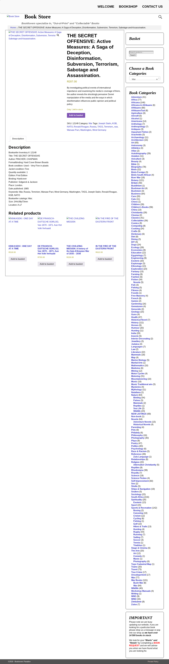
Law (133, 349)
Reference (136, 454)
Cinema (135, 215)
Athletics (135, 148)
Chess (134, 202)
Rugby (136, 532)
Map (133, 357)
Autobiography (138, 153)
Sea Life (137, 408)
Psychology (137, 449)
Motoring (135, 376)
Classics (135, 218)
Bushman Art (137, 188)
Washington (85, 130)
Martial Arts (136, 363)
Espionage (136, 263)
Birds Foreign (138, 172)
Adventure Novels (142, 422)
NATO (70, 127)
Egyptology (137, 255)
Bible (133, 164)
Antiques (135, 129)
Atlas (133, 151)
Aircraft (135, 116)
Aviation (135, 156)
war (116, 127)
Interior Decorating (140, 339)
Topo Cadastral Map (141, 564)
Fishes (136, 400)
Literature (136, 352)
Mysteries (136, 387)
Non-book (136, 416)
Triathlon (137, 545)
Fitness (135, 290)
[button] (58, 35)
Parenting (136, 427)
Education (136, 253)
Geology (135, 312)
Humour (135, 328)
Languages (137, 347)
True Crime (136, 572)
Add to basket (76, 115)
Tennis (136, 543)
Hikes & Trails (140, 526)
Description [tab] (18, 139)
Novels (136, 282)
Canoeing (138, 513)
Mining (134, 371)
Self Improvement (140, 481)
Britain (134, 183)
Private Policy (153, 662)
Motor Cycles (137, 373)
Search (133, 55)
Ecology (135, 247)
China (134, 210)
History (135, 322)
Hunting (135, 330)
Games (134, 301)
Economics (137, 250)
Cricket (136, 516)
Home (13, 27)
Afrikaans (136, 108)
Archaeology (137, 137)
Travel (134, 569)
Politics (135, 446)
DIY (133, 242)
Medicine (135, 368)
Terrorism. (108, 127)
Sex (133, 483)
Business (136, 194)
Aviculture (136, 159)
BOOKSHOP (128, 6)
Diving (134, 239)
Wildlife (137, 411)
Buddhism (136, 186)
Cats (133, 199)
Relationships (138, 459)
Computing (136, 226)
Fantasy (135, 271)
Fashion (135, 277)
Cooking (135, 228)
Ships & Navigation (141, 489)
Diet (133, 237)
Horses (135, 325)
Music (134, 381)
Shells (134, 486)
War (90, 123)
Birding (137, 398)
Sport (134, 505)
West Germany (99, 130)
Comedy (137, 556)
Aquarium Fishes (139, 132)
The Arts (135, 551)
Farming (135, 274)
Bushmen (136, 191)
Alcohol (135, 118)
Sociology (136, 494)
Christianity (137, 212)
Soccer (136, 540)
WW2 (133, 599)
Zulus (134, 604)
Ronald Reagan (81, 127)
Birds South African (141, 175)
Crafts (134, 231)
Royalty (135, 473)
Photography (137, 438)
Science (135, 475)
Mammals (136, 355)
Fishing (135, 287)
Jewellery (136, 341)
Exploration (137, 269)
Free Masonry (138, 296)
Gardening (136, 304)
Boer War (135, 177)
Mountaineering (139, 379)
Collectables (137, 220)
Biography (136, 167)
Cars (133, 196)
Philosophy (137, 435)
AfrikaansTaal (138, 110)
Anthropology (138, 126)
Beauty (134, 161)
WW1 (133, 596)
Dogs (134, 245)
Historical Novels (141, 424)
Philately (135, 433)
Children (135, 204)
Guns (134, 314)
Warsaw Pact (73, 130)
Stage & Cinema (139, 548)
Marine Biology (138, 360)
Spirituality (136, 500)
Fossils (135, 293)
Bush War (138, 583)
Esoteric (135, 261)
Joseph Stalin (104, 123)
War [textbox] (144, 79)
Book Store (37, 17)
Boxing (137, 510)
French (134, 298)
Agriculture (136, 113)
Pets (133, 430)
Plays (134, 441)
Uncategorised (138, 575)
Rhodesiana (137, 470)
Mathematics (137, 365)
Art (132, 143)
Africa (134, 100)
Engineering (137, 258)
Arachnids (136, 134)
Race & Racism (139, 451)
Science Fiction (139, 478)
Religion (135, 462)
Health (134, 317)
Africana (135, 102)
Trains (134, 567)
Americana (136, 121)
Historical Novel (139, 320)
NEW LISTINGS (139, 414)
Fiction (134, 279)
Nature (134, 395)
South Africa (137, 497)
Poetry (134, 443)
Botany (135, 180)
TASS (100, 127)
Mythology (136, 389)
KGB (114, 123)
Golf (135, 524)
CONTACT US (152, 6)
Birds (134, 169)
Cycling (137, 518)
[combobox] (144, 78)
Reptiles (137, 406)
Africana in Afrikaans (141, 105)
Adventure (136, 97)
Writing (134, 594)
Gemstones (137, 306)
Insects (135, 336)
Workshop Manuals (141, 591)
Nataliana (136, 392)
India (133, 333)
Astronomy (136, 145)
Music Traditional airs (141, 384)
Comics (135, 223)
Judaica (135, 344)
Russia (93, 127)
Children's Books (140, 207)
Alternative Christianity (144, 465)
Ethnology (136, 266)
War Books (136, 580)
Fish (133, 285)
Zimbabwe (136, 602)
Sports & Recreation (141, 508)
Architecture (137, 140)
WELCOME (106, 6)
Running (137, 534)
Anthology (136, 124)
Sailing (136, 537)
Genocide (136, 309)
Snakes (135, 491)
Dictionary (136, 234)
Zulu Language (141, 457)
